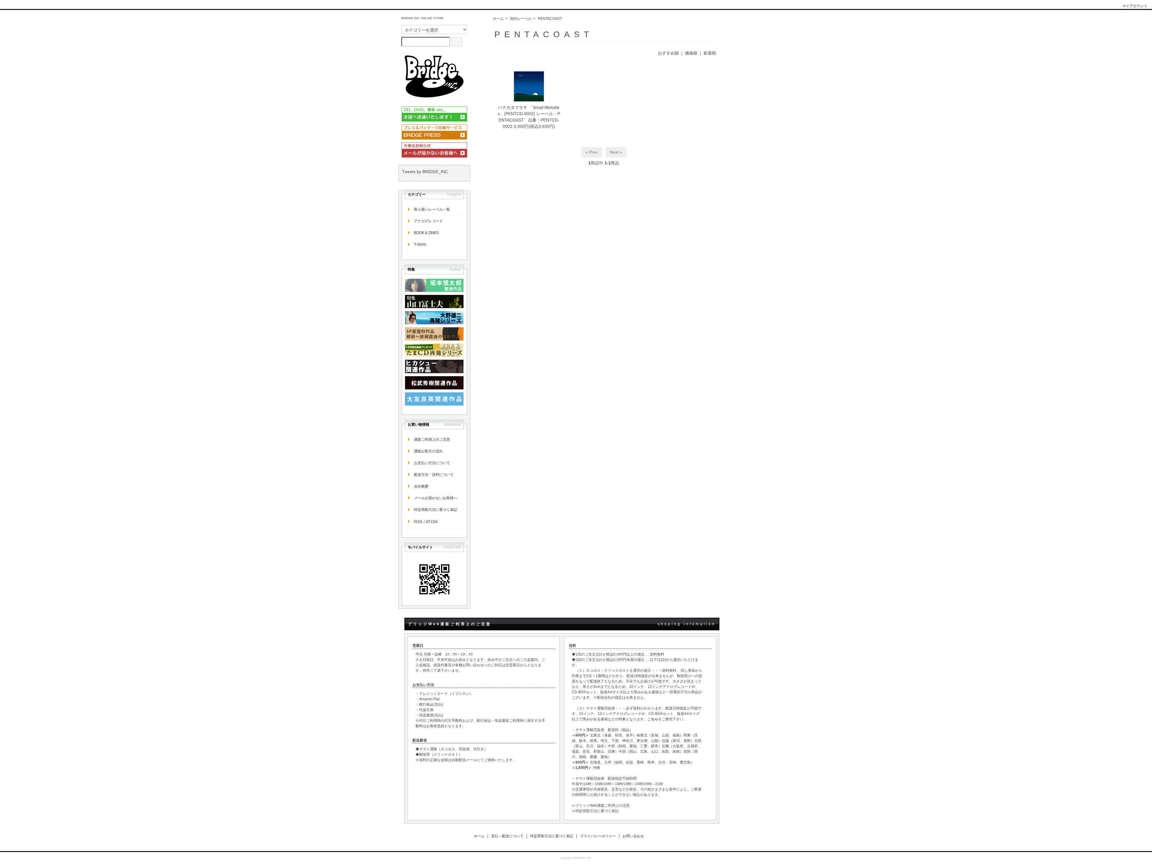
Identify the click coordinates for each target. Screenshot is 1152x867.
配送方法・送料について (434, 474)
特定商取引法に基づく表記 (435, 510)
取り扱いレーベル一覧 (432, 209)
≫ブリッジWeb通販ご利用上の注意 (601, 805)
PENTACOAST (550, 18)
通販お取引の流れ (428, 451)
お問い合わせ (633, 836)
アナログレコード (428, 221)
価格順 (691, 53)
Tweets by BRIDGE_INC (425, 171)
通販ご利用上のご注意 (432, 439)
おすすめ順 (668, 53)
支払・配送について (507, 836)
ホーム (498, 18)
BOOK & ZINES (426, 233)
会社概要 (421, 486)
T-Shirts (420, 244)
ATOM (432, 521)
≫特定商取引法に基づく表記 (595, 811)
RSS (418, 521)
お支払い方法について (432, 463)
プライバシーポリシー (598, 836)
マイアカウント (1135, 6)
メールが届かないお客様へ (435, 498)
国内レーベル (521, 18)
